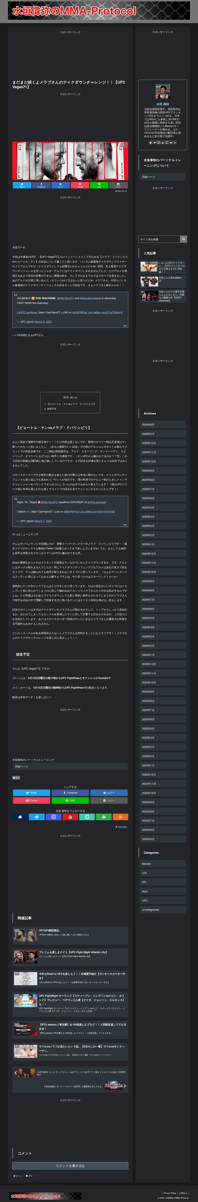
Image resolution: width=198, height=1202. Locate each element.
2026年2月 (148, 433)
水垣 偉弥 (163, 104)
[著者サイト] (20, 817)
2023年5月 (148, 728)
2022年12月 (149, 774)
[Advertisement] (70, 54)
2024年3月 (148, 636)
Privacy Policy (170, 1193)
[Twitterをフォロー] (36, 817)
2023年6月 (148, 719)
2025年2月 (148, 535)
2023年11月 (149, 673)
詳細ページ (21, 766)
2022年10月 (149, 793)
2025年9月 (148, 470)
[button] (183, 239)
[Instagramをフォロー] (53, 817)
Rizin (145, 891)
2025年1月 (148, 544)
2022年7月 (148, 820)
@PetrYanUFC (65, 298)
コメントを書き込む (70, 1166)
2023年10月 (149, 682)
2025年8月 (148, 479)
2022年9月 (148, 802)
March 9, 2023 (43, 321)
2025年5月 (148, 507)
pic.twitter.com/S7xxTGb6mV (106, 312)
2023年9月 (148, 691)
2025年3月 (148, 526)
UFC (17, 777)
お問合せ (183, 1193)
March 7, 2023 (43, 521)
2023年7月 (148, 710)
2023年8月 (148, 701)
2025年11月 (149, 452)
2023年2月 (148, 756)
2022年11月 (149, 783)
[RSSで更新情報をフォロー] (120, 817)
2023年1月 (148, 765)
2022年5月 (148, 839)
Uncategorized (150, 909)
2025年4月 (148, 516)
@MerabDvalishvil (90, 298)
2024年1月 (148, 655)
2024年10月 (149, 572)
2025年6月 (148, 498)
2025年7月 (148, 489)
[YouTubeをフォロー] (70, 817)
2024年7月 (148, 599)
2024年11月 (149, 562)
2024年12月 (149, 553)
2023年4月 (148, 737)
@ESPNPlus (79, 312)
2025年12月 (149, 443)
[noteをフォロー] (87, 817)
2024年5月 (148, 618)
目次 (66, 397)
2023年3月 (148, 747)
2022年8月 (148, 811)
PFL (144, 882)
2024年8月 (148, 590)
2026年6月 (148, 424)
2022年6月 (148, 830)
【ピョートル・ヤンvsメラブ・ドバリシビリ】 (71, 404)
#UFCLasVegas (28, 312)
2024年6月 (148, 609)
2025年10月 (149, 461)
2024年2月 (148, 645)
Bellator (146, 863)
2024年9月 (148, 581)
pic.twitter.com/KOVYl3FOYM (98, 511)
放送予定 (51, 408)
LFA (144, 873)
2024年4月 (148, 627)
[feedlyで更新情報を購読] (103, 817)
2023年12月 (149, 664)
